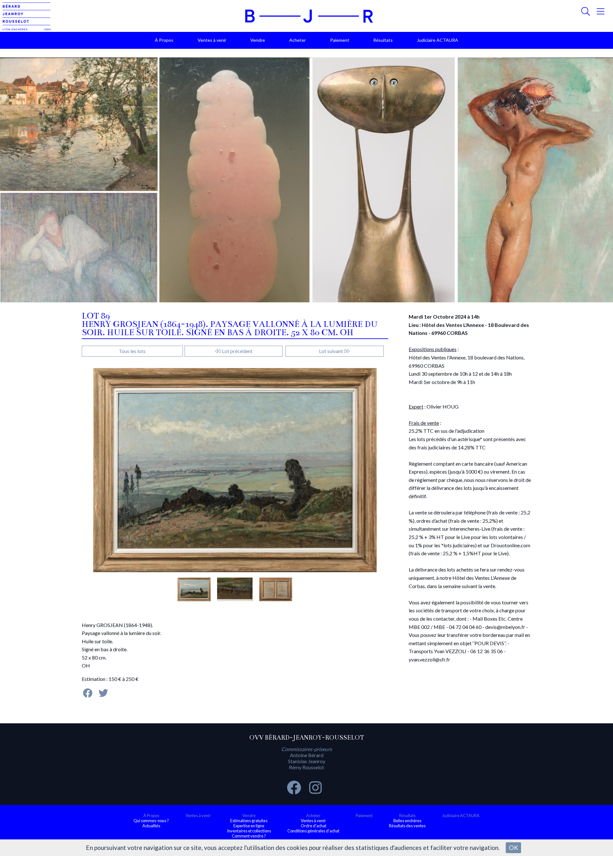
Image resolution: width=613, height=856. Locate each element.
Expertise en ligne (248, 825)
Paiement (339, 40)
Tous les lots (132, 351)
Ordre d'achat (313, 825)
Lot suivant (331, 351)
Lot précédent (237, 351)
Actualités (151, 825)
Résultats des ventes (407, 825)
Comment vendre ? (249, 835)
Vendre (257, 40)
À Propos (164, 40)
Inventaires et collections (249, 830)
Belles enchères (407, 820)
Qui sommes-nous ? (151, 820)
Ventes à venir (212, 40)
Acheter (297, 40)
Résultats (383, 40)
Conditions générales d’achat (313, 830)
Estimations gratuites (249, 820)
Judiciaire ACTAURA (437, 40)
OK (513, 847)
